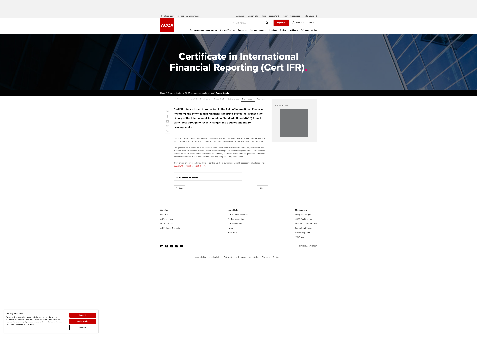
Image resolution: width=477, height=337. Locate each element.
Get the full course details (186, 177)
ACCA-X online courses (238, 214)
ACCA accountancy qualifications (199, 93)
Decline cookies (82, 321)
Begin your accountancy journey (203, 30)
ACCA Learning (166, 219)
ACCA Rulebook (235, 223)
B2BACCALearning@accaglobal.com (189, 166)
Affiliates (294, 30)
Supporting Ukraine (303, 228)
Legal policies (215, 257)
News (230, 228)
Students (283, 30)
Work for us (233, 232)
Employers (242, 30)
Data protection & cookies (235, 257)
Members (273, 30)
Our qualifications (227, 30)
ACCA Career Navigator (170, 228)
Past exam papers (302, 232)
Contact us (277, 257)
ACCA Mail (299, 237)
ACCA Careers (166, 223)
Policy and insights (309, 30)
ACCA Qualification (303, 219)
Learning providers (258, 30)
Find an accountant (236, 219)
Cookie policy (30, 324)
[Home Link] (308, 246)
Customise (82, 327)
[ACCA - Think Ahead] (167, 31)
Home (162, 93)
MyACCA (164, 214)
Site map (266, 257)
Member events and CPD (306, 223)
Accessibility (200, 257)
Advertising (254, 257)
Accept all (82, 315)
